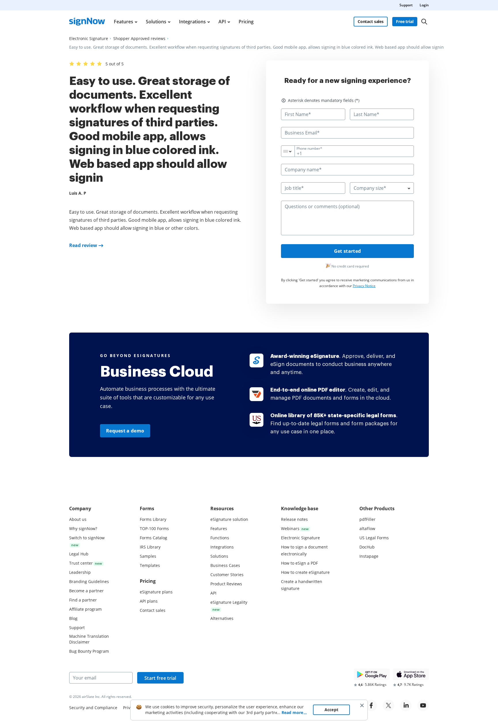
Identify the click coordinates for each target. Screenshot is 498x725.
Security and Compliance (93, 707)
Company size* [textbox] (370, 188)
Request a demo (125, 431)
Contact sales (371, 21)
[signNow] (87, 22)
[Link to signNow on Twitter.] (388, 705)
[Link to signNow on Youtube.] (423, 705)
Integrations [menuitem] (192, 21)
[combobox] (291, 151)
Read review (83, 245)
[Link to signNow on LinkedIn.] (406, 705)
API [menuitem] (222, 21)
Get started (347, 251)
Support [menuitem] (406, 5)
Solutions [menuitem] (156, 21)
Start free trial (160, 678)
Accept (332, 709)
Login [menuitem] (424, 5)
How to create (305, 572)
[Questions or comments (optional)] (347, 233)
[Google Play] (372, 674)
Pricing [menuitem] (246, 21)
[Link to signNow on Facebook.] (371, 705)
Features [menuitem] (123, 21)
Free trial (405, 21)
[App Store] (411, 674)
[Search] (424, 21)
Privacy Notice (364, 285)
